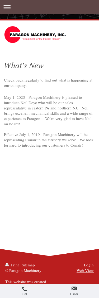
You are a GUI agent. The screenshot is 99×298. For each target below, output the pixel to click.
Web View (85, 270)
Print (15, 264)
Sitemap (28, 264)
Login (89, 264)
